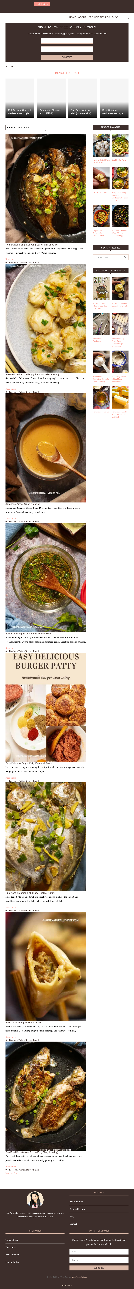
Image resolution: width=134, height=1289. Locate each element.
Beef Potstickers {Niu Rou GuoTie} (23, 1022)
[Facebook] (64, 8)
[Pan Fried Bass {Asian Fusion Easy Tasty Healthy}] (45, 1096)
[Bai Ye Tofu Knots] (101, 178)
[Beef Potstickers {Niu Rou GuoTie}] (45, 966)
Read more (10, 259)
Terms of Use (11, 1239)
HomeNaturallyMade (79, 1277)
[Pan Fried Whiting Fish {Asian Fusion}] (82, 98)
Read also (49, 1216)
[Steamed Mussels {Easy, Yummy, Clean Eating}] (120, 216)
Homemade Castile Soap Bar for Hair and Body (120, 414)
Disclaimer (10, 1247)
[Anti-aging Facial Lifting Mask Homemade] (120, 362)
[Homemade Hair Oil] (101, 397)
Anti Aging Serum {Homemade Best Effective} (100, 305)
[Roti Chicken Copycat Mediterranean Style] (19, 98)
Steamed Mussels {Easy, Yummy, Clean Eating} (119, 233)
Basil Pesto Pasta (119, 160)
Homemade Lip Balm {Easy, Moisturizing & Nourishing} (118, 342)
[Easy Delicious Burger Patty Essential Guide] (45, 707)
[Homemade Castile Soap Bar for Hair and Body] (120, 397)
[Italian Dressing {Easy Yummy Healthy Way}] (45, 577)
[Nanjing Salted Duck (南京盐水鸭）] (101, 145)
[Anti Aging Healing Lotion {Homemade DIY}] (120, 288)
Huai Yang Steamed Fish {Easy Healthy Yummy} (30, 893)
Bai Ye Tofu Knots (100, 193)
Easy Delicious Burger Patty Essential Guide (28, 763)
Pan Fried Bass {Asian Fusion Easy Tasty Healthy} (31, 1152)
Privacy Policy (12, 1254)
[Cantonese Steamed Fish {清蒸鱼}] (51, 98)
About (82, 17)
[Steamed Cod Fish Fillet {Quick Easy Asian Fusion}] (45, 318)
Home (72, 17)
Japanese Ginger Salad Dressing (22, 504)
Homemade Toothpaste (97, 340)
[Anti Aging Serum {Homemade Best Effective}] (101, 288)
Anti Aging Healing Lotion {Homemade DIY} (120, 305)
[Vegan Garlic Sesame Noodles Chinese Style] (101, 216)
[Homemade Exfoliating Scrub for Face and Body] (101, 362)
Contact (73, 1223)
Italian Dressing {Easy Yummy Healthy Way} (28, 633)
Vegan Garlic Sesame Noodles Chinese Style (100, 233)
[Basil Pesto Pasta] (120, 145)
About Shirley (76, 1201)
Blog (115, 17)
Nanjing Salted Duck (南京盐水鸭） (101, 161)
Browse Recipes (99, 17)
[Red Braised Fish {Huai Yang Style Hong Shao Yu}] (45, 188)
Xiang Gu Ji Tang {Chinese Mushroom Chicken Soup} (120, 196)
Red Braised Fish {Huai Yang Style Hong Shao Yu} (31, 244)
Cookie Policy (12, 1261)
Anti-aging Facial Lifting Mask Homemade (119, 379)
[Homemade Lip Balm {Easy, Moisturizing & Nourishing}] (120, 324)
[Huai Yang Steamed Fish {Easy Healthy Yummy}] (45, 836)
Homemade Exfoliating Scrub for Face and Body (101, 379)
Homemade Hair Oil (101, 412)
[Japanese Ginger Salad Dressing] (45, 447)
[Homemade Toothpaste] (101, 324)
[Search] (127, 17)
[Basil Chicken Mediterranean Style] (114, 98)
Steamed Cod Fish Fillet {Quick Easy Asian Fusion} (32, 374)
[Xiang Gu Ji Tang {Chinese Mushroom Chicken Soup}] (120, 178)
